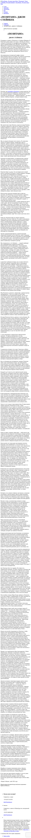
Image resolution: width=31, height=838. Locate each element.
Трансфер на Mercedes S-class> (11, 831)
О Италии (6, 24)
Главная (6, 23)
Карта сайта (7, 836)
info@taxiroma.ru (8, 802)
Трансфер (6, 8)
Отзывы (6, 12)
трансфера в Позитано (13, 91)
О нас (5, 6)
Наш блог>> (26, 829)
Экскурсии (6, 9)
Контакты (6, 13)
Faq (4, 10)
